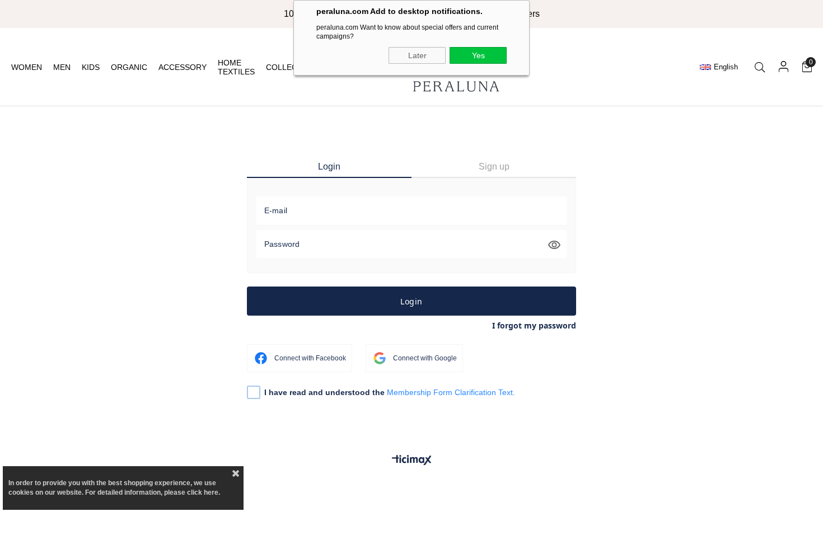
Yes (478, 55)
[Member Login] (783, 67)
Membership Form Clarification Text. (451, 392)
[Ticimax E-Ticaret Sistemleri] (412, 461)
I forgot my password (534, 325)
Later (417, 55)
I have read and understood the (389, 392)
